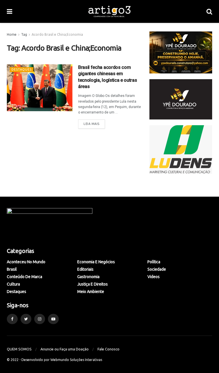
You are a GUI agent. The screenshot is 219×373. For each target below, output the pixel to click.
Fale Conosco (108, 349)
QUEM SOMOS (19, 349)
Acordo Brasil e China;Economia (57, 34)
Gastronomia (88, 276)
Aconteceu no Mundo (26, 262)
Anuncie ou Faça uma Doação (64, 349)
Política (153, 262)
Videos (153, 276)
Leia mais (92, 123)
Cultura (13, 284)
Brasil (12, 269)
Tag (24, 34)
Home (12, 34)
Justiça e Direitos (92, 284)
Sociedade (156, 269)
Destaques (21, 69)
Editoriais (85, 269)
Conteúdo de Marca (24, 276)
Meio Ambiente (90, 291)
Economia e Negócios (96, 262)
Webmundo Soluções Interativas (76, 360)
